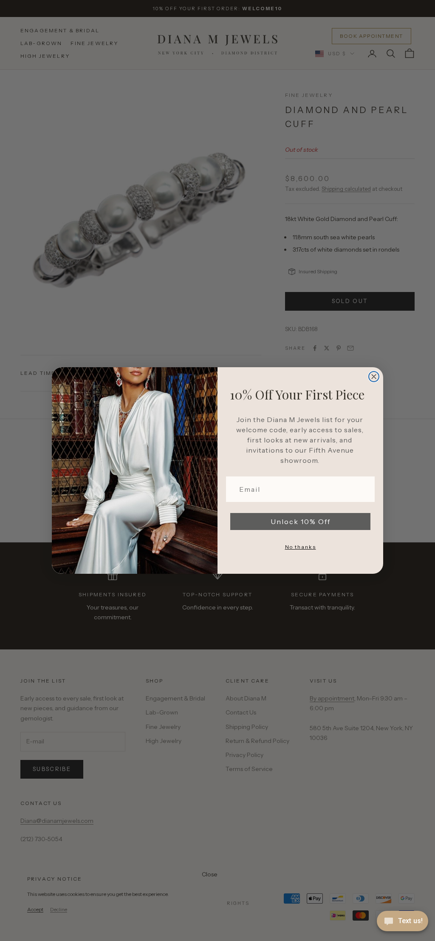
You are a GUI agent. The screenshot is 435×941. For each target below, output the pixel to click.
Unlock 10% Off (300, 521)
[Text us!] (402, 922)
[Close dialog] (374, 376)
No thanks (300, 547)
